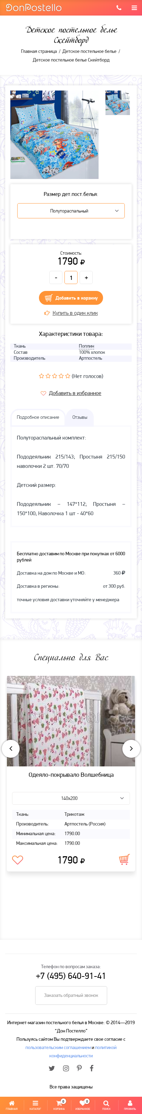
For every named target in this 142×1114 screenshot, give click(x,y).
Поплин (86, 346)
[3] (54, 376)
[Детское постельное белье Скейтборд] (54, 135)
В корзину (124, 859)
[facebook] (91, 1069)
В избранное (17, 860)
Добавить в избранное (75, 393)
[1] (41, 376)
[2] (48, 376)
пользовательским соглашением (58, 1047)
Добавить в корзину (76, 298)
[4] (61, 376)
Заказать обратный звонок (71, 995)
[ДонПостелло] (33, 7)
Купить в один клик (75, 313)
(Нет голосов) (87, 376)
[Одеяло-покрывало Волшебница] (71, 721)
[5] (67, 376)
